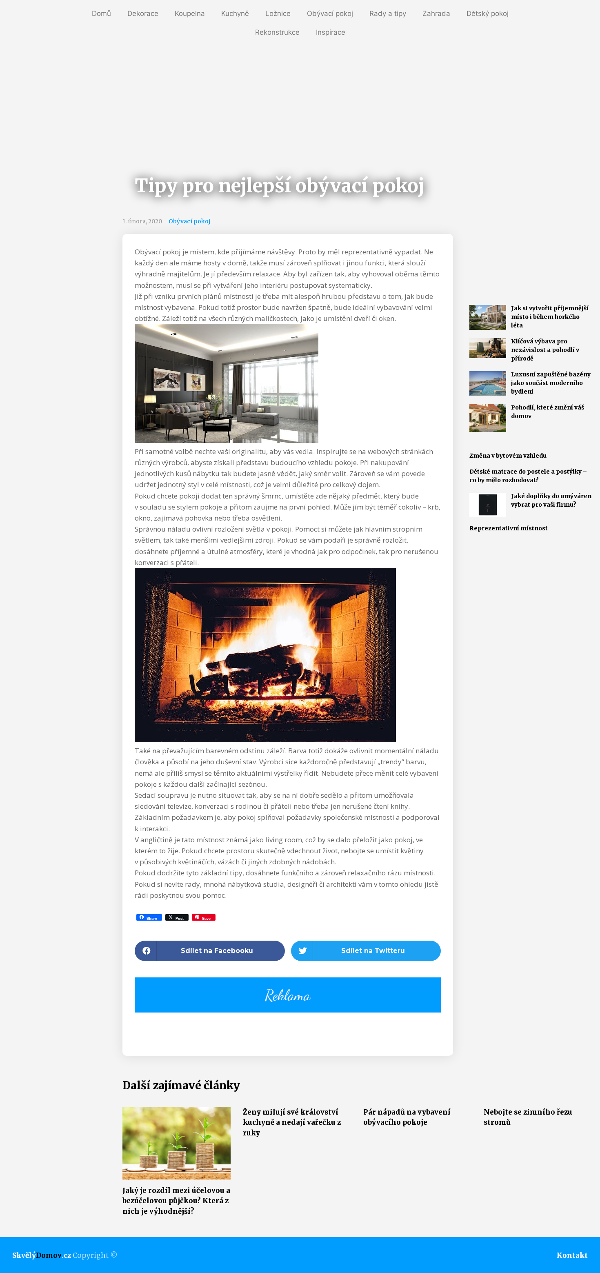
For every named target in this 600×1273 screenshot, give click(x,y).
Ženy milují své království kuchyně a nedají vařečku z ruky (292, 1122)
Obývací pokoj (330, 13)
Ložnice (278, 13)
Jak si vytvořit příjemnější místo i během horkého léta (550, 317)
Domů (101, 13)
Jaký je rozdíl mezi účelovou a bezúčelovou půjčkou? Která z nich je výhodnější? (176, 1201)
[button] (210, 951)
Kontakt (572, 1255)
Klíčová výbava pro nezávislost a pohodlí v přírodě (545, 350)
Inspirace (330, 32)
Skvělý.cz (41, 1255)
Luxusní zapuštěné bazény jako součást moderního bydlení (551, 383)
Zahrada (436, 13)
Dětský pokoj (488, 13)
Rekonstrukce (277, 32)
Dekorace (142, 13)
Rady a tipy (387, 13)
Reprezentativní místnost (508, 528)
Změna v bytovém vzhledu (508, 455)
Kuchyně (235, 13)
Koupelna (190, 13)
